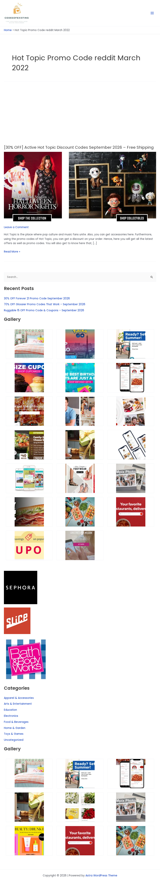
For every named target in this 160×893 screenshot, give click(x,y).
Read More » (12, 251)
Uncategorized (13, 740)
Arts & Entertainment (18, 704)
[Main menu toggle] (152, 13)
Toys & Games (13, 734)
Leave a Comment (16, 227)
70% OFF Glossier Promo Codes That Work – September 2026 (44, 304)
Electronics (11, 716)
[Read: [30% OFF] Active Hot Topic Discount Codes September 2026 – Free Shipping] (80, 186)
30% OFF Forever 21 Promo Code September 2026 (37, 298)
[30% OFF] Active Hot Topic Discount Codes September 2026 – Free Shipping (79, 147)
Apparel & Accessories (19, 698)
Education (10, 710)
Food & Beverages (16, 722)
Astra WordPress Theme (101, 875)
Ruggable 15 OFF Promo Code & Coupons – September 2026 (44, 310)
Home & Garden (14, 728)
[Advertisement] (80, 116)
